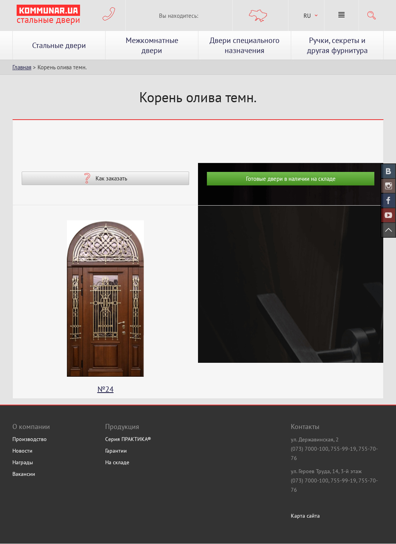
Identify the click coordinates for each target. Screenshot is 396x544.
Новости (22, 450)
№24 (64, 389)
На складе (117, 462)
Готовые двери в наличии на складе (291, 178)
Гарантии (116, 450)
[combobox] (306, 15)
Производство (29, 439)
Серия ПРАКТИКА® (128, 439)
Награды (22, 462)
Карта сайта (305, 515)
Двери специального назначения (245, 45)
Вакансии (23, 473)
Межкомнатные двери (152, 45)
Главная (21, 67)
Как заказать (111, 178)
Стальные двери (59, 45)
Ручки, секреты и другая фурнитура (337, 45)
